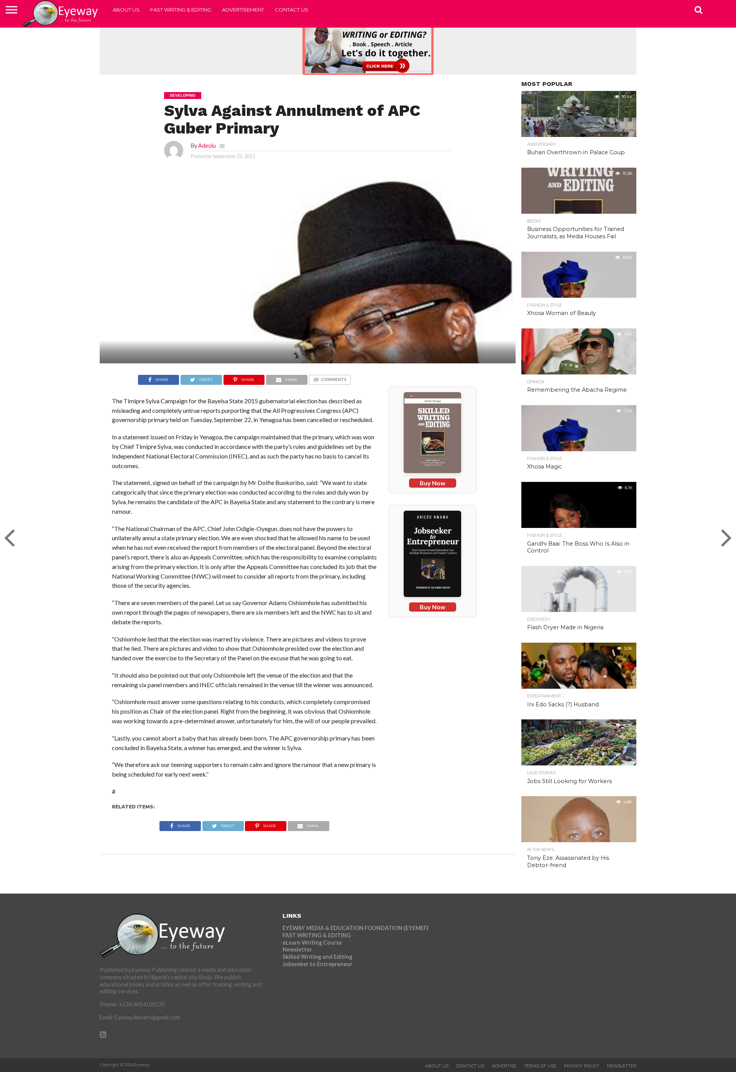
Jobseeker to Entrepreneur (317, 964)
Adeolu (207, 145)
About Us (126, 10)
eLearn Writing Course (312, 942)
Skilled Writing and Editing (317, 956)
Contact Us (291, 10)
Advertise (504, 1066)
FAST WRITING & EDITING (180, 10)
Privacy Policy (581, 1066)
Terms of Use (540, 1066)
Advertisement (243, 10)
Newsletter (297, 949)
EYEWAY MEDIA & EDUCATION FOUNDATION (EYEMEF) (356, 928)
